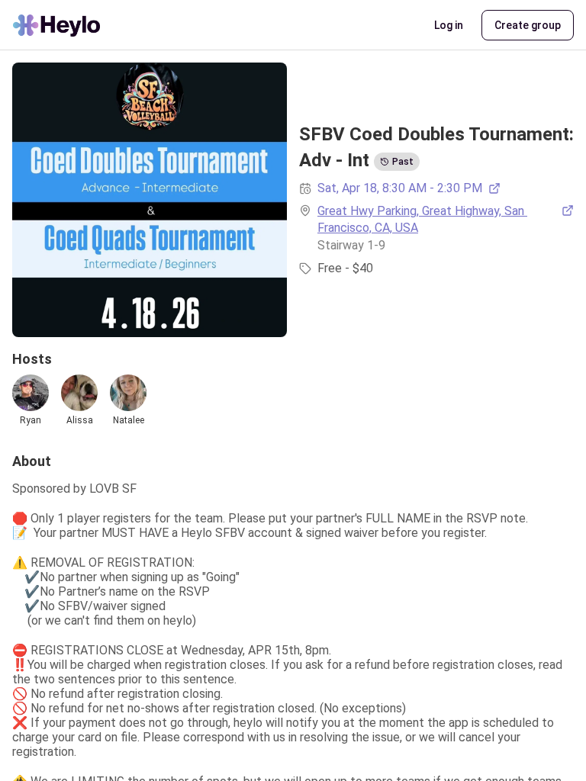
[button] (448, 25)
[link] (445, 220)
